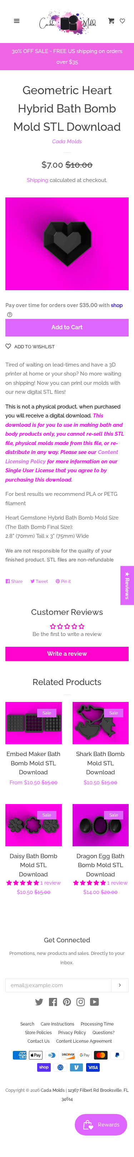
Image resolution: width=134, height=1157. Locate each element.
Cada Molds (67, 141)
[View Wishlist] (123, 21)
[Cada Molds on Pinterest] (67, 1003)
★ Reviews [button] (127, 585)
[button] (23, 883)
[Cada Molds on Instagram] (80, 1003)
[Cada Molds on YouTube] (94, 1003)
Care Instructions (57, 1024)
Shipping (37, 180)
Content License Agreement (84, 1041)
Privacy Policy (72, 1032)
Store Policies (38, 1032)
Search (27, 1024)
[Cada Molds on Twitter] (39, 1003)
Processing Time (97, 1024)
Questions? (104, 1032)
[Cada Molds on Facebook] (53, 1003)
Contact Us (39, 1041)
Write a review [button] (67, 653)
